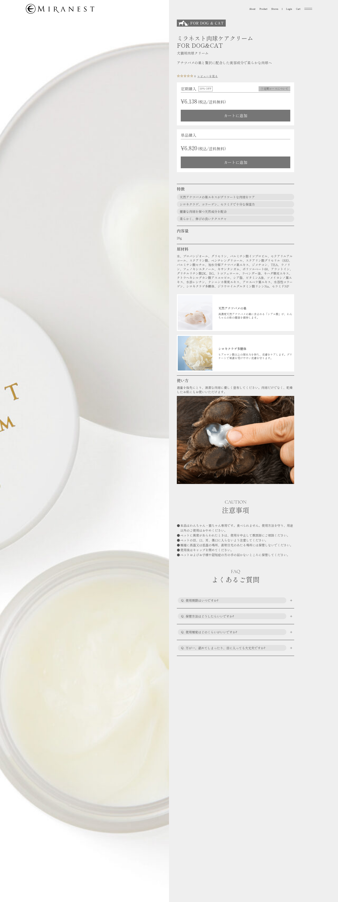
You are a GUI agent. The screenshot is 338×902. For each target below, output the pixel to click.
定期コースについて (276, 89)
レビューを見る (207, 76)
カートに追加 (235, 115)
